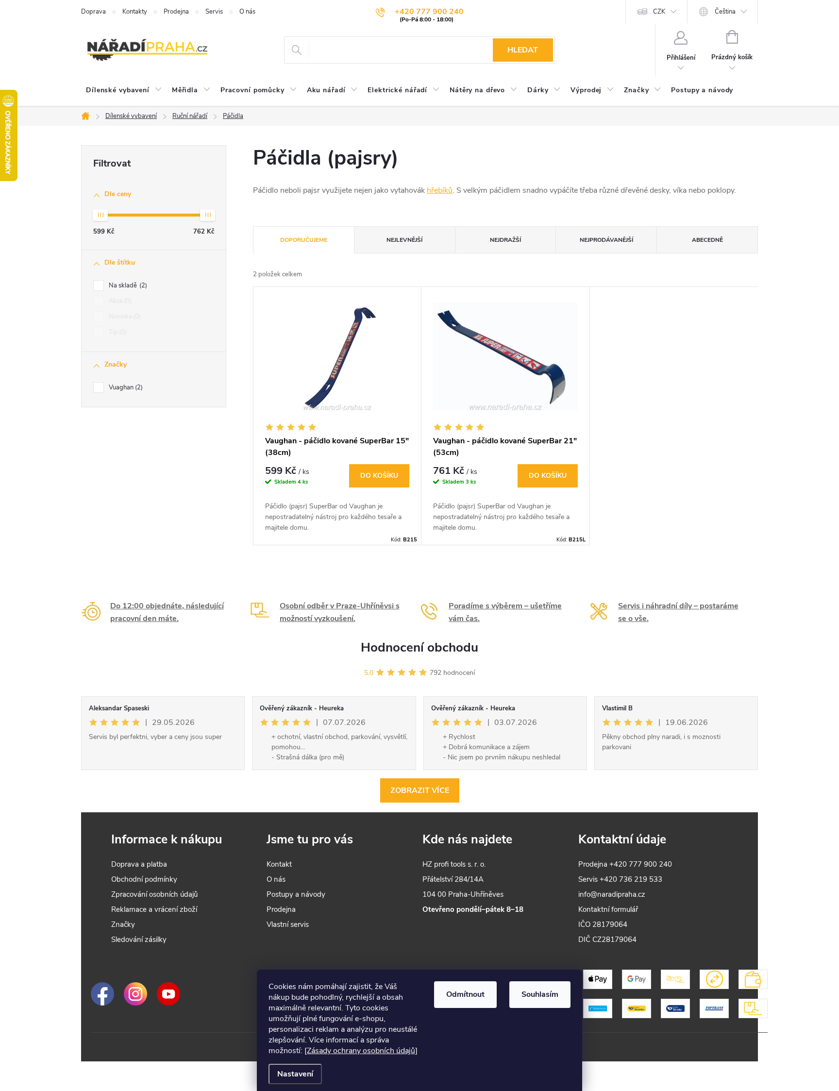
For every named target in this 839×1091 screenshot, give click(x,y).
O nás (247, 11)
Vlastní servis (288, 924)
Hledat (522, 50)
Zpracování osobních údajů (154, 894)
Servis (214, 11)
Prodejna (176, 11)
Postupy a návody (296, 894)
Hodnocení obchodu (419, 647)
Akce (119, 301)
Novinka (124, 316)
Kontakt (279, 864)
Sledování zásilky (139, 939)
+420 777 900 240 (640, 864)
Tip (117, 332)
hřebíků (440, 190)
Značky (123, 924)
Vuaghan (125, 387)
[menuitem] (124, 90)
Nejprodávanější (606, 240)
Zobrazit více (419, 790)
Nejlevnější (404, 240)
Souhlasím (539, 994)
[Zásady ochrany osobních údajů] (361, 1050)
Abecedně (707, 240)
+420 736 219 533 (631, 879)
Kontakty (134, 11)
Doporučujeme (303, 240)
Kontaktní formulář (608, 909)
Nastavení (295, 1074)
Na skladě (127, 285)
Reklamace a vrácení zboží (154, 909)
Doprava (93, 11)
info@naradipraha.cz (611, 894)
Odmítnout (465, 994)
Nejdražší (505, 240)
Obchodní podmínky (144, 879)
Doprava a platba (139, 864)
